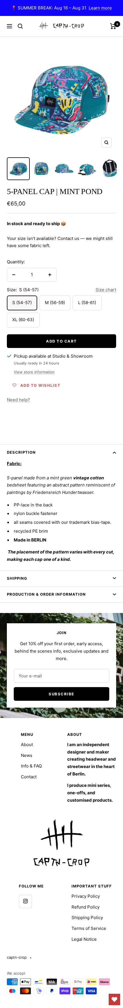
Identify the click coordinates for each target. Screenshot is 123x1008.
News (26, 755)
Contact (29, 776)
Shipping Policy (87, 917)
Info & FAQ (31, 766)
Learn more (100, 8)
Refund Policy (86, 907)
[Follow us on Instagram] (25, 901)
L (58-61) (87, 302)
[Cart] (113, 26)
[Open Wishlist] (114, 999)
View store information (34, 372)
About (27, 744)
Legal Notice (84, 939)
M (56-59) (55, 302)
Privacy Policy (86, 896)
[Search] (20, 26)
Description (21, 452)
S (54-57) (22, 302)
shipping (17, 578)
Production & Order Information (46, 594)
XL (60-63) (23, 319)
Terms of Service (89, 928)
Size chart (106, 289)
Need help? (18, 399)
